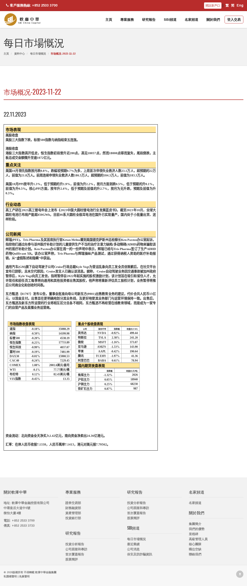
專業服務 (127, 19)
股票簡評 (71, 559)
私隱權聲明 (10, 576)
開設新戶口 (213, 5)
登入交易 (234, 19)
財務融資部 (73, 508)
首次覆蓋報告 (74, 554)
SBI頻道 (170, 19)
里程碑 (193, 534)
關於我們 (213, 19)
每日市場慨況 (38, 53)
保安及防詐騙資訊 (139, 554)
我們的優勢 (197, 529)
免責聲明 (24, 576)
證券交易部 (73, 503)
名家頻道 (191, 19)
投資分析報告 (74, 544)
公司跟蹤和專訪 (76, 549)
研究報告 (149, 19)
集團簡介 (195, 524)
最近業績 (133, 544)
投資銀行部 (73, 518)
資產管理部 (73, 513)
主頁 (108, 19)
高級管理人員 (198, 539)
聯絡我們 (195, 554)
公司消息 (133, 549)
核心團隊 (195, 544)
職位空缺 (195, 549)
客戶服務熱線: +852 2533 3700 (33, 5)
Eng (240, 5)
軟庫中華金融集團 (45, 572)
